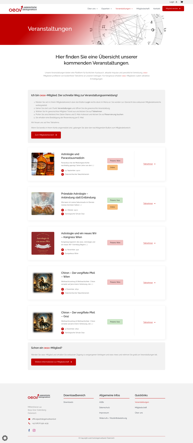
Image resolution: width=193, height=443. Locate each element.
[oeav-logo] (23, 6)
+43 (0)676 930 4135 (40, 423)
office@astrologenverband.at (44, 419)
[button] (5, 438)
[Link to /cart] (182, 2)
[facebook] (29, 430)
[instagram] (34, 430)
